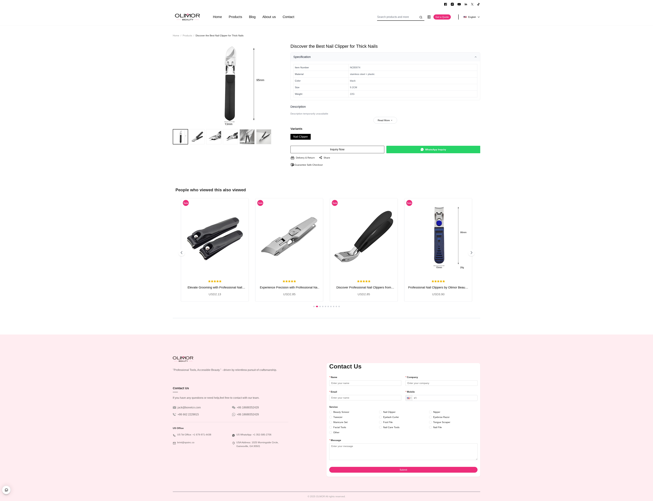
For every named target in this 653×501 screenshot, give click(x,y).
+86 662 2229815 (188, 414)
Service (333, 407)
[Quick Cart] (214, 236)
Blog (252, 17)
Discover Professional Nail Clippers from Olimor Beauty (363, 288)
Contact (288, 17)
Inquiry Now (337, 149)
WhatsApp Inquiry (435, 149)
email (334, 391)
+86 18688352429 (248, 407)
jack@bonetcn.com (189, 407)
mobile (411, 391)
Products (235, 17)
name (334, 377)
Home (217, 17)
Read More (384, 120)
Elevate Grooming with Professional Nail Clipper (215, 288)
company (412, 377)
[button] (409, 398)
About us (269, 17)
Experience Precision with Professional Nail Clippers (289, 288)
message (336, 440)
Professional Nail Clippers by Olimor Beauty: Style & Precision (438, 288)
